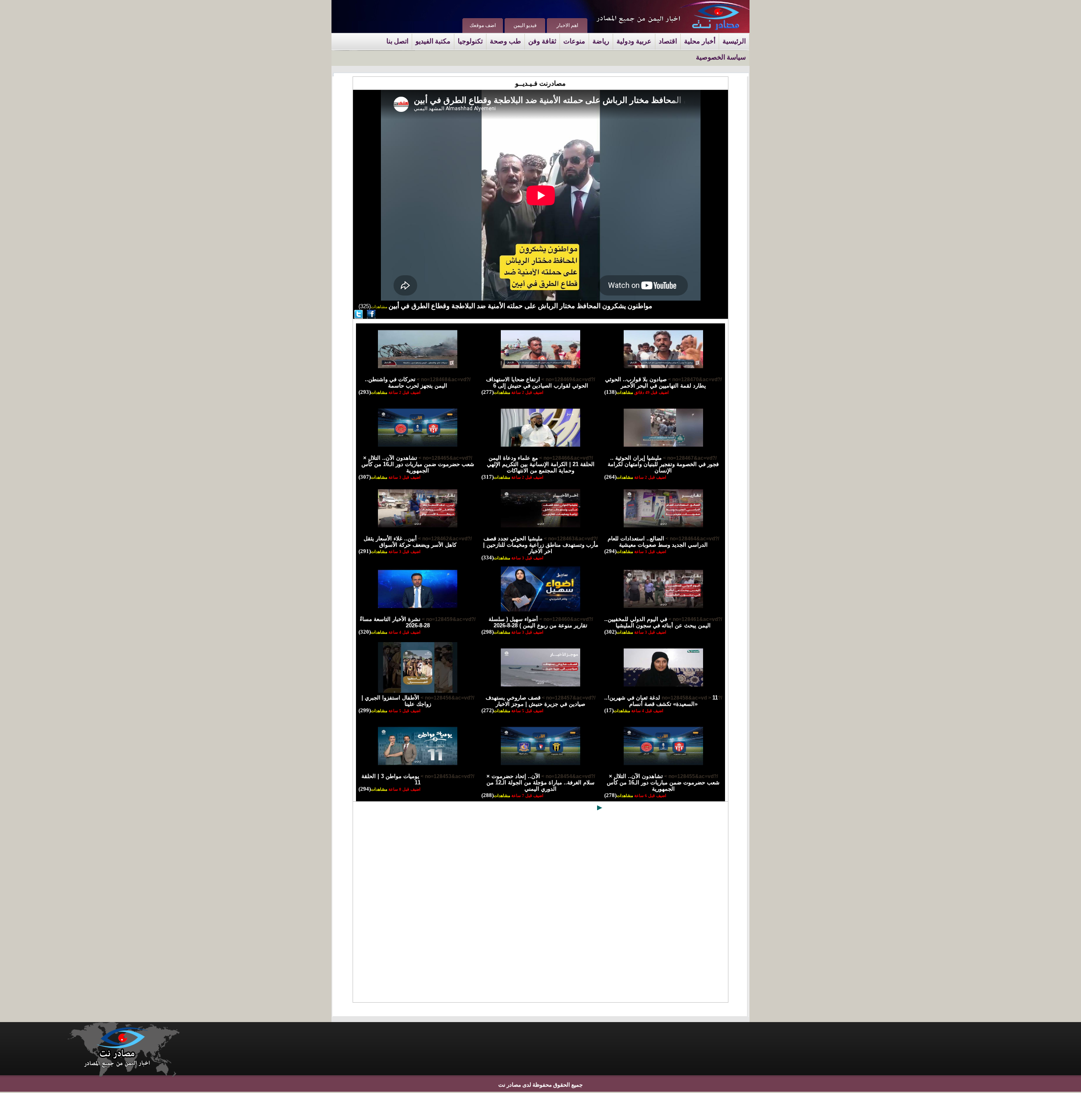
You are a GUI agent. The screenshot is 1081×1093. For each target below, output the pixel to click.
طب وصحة (505, 41)
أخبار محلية (699, 41)
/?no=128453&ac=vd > (446, 776)
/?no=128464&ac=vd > (691, 539)
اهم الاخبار (567, 25)
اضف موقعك (483, 25)
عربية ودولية (634, 41)
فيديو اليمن (525, 25)
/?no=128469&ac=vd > (567, 379)
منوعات (574, 41)
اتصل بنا (397, 41)
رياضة (600, 41)
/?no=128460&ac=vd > (565, 619)
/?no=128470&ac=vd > (694, 379)
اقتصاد (668, 41)
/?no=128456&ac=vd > (446, 698)
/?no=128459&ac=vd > (448, 619)
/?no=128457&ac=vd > (567, 698)
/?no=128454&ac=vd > (567, 776)
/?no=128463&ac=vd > (570, 539)
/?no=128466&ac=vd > (565, 458)
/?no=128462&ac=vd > (444, 539)
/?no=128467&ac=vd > (689, 458)
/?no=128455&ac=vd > (690, 776)
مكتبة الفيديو (433, 41)
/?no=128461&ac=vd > (694, 619)
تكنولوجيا (470, 41)
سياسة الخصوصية (721, 57)
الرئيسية (734, 41)
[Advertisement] (540, 908)
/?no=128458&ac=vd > (692, 698)
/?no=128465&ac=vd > (444, 458)
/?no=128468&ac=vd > (443, 379)
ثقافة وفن (542, 41)
